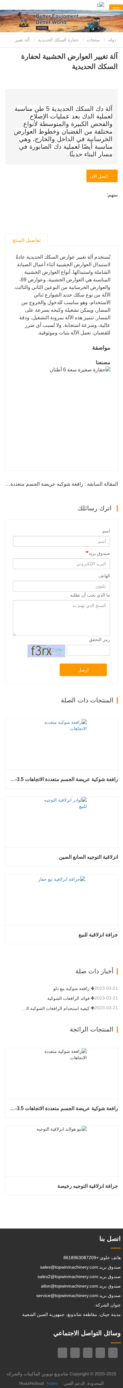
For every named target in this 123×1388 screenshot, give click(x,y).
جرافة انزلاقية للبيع (98, 934)
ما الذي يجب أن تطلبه (90, 595)
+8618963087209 (81, 1257)
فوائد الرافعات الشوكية (68, 998)
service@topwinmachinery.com (67, 1295)
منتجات (93, 39)
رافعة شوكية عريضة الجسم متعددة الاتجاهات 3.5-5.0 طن (64, 779)
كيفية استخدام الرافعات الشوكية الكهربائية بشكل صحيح (56, 1008)
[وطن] (100, 5)
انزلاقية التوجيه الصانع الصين (88, 857)
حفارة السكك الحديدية (58, 39)
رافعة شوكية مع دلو (71, 988)
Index (52, 1383)
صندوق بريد (99, 553)
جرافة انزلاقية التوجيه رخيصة (87, 1186)
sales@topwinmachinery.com (69, 1267)
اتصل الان (100, 176)
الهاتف (104, 575)
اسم (106, 530)
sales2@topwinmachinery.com (68, 1276)
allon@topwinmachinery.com (69, 1286)
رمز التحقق (99, 639)
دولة (112, 39)
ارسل (83, 669)
